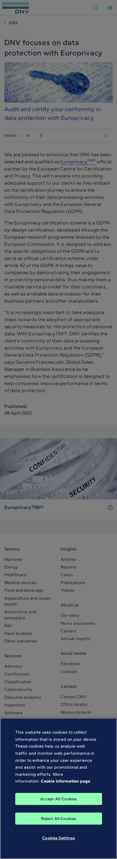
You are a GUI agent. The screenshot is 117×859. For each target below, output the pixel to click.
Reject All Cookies (58, 818)
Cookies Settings (58, 838)
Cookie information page (65, 781)
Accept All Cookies (58, 798)
